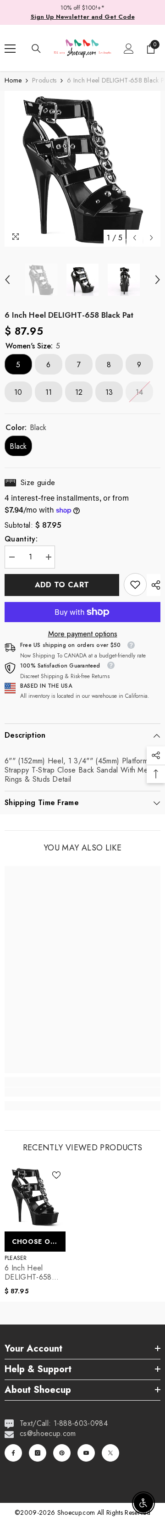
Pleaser (16, 1258)
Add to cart (62, 585)
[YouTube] (86, 1453)
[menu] (10, 48)
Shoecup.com (77, 1512)
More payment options (82, 634)
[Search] (36, 48)
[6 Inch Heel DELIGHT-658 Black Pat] (35, 1196)
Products (44, 80)
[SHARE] (153, 585)
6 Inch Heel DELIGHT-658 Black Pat (28, 1273)
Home (13, 80)
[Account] (129, 49)
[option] (82, 169)
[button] (134, 238)
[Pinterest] (62, 1453)
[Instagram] (37, 1453)
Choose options (39, 1241)
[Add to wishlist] (56, 1175)
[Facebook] (13, 1453)
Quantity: (21, 539)
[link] (135, 584)
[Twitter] (110, 1453)
